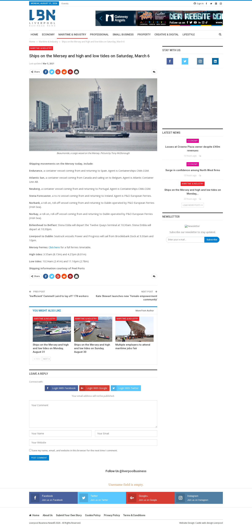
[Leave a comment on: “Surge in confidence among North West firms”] (200, 175)
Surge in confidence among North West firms (192, 170)
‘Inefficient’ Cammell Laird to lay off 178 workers (58, 296)
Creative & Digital (166, 34)
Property (144, 34)
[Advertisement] (192, 98)
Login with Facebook (64, 388)
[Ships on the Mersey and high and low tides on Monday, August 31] (52, 329)
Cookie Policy (92, 515)
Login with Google (97, 388)
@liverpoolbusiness (132, 471)
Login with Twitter (128, 388)
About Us (48, 515)
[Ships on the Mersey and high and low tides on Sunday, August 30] (93, 329)
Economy (48, 34)
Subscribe (212, 239)
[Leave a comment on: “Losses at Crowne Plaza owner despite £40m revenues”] (200, 155)
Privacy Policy (112, 515)
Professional (99, 34)
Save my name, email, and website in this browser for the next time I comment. (74, 450)
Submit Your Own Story (69, 515)
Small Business (123, 34)
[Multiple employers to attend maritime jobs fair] (134, 329)
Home (34, 34)
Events (65, 3)
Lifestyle (189, 34)
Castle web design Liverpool (209, 522)
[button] (159, 18)
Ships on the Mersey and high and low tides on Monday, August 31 (51, 348)
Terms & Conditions (134, 515)
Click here (54, 247)
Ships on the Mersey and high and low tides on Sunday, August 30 (92, 348)
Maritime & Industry (72, 34)
